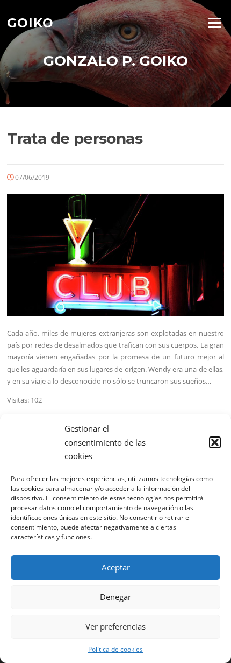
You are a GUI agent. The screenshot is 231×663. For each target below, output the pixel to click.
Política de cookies (115, 649)
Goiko (30, 22)
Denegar (115, 596)
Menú (214, 22)
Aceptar (116, 567)
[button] (215, 442)
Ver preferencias (115, 626)
